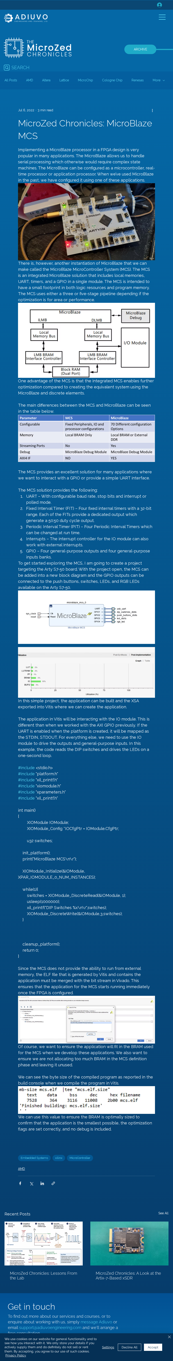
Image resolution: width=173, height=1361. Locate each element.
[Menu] (162, 17)
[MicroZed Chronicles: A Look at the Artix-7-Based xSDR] (129, 1243)
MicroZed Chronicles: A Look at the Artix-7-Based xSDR (128, 1275)
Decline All (129, 1347)
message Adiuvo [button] (97, 1322)
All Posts (11, 80)
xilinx (58, 1158)
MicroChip (85, 80)
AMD (29, 80)
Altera (46, 80)
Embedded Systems (34, 1158)
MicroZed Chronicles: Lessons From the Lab (43, 1275)
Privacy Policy (15, 1355)
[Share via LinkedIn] (42, 1183)
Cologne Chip (112, 80)
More (156, 80)
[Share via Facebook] (20, 1183)
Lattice (64, 80)
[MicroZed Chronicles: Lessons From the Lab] (44, 1243)
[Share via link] (53, 1183)
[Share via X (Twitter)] (31, 1183)
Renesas (138, 80)
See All (163, 1213)
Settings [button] (108, 1347)
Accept (153, 1347)
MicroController (80, 1158)
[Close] (169, 1337)
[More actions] (152, 110)
